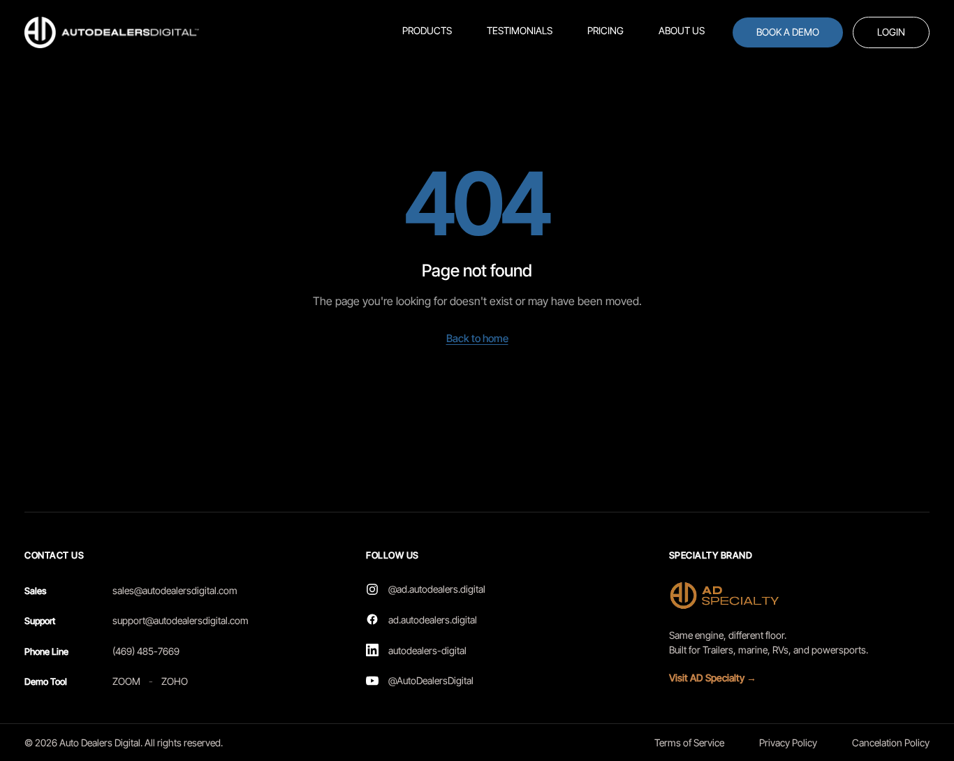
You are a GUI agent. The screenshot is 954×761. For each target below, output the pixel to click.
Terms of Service (689, 742)
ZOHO (174, 681)
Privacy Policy (788, 742)
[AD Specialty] (727, 595)
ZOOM (126, 681)
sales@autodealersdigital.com (174, 590)
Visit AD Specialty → (712, 678)
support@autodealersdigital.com (180, 620)
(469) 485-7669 (145, 651)
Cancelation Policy (891, 742)
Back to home (477, 338)
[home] (111, 32)
